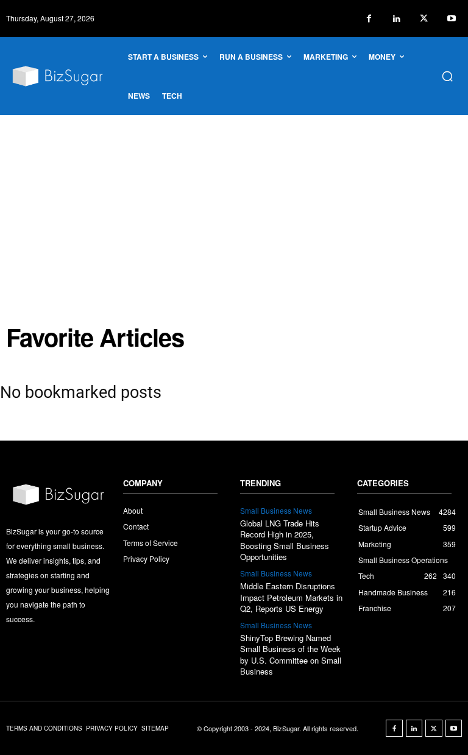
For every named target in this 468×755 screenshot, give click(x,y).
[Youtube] (451, 18)
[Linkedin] (396, 18)
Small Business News (276, 510)
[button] (447, 76)
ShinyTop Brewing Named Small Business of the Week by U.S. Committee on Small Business (290, 654)
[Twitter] (423, 18)
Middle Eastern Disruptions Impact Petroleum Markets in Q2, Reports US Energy (291, 597)
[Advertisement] (234, 206)
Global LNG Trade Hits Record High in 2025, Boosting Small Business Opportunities (284, 539)
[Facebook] (369, 18)
